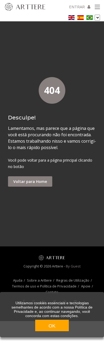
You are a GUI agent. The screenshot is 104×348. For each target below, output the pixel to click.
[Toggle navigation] (97, 7)
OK (52, 326)
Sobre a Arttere (39, 280)
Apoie (85, 286)
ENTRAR (77, 6)
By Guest (73, 266)
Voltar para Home (30, 181)
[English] (71, 16)
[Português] (90, 16)
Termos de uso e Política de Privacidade (44, 286)
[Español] (81, 16)
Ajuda (17, 280)
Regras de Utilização (72, 280)
